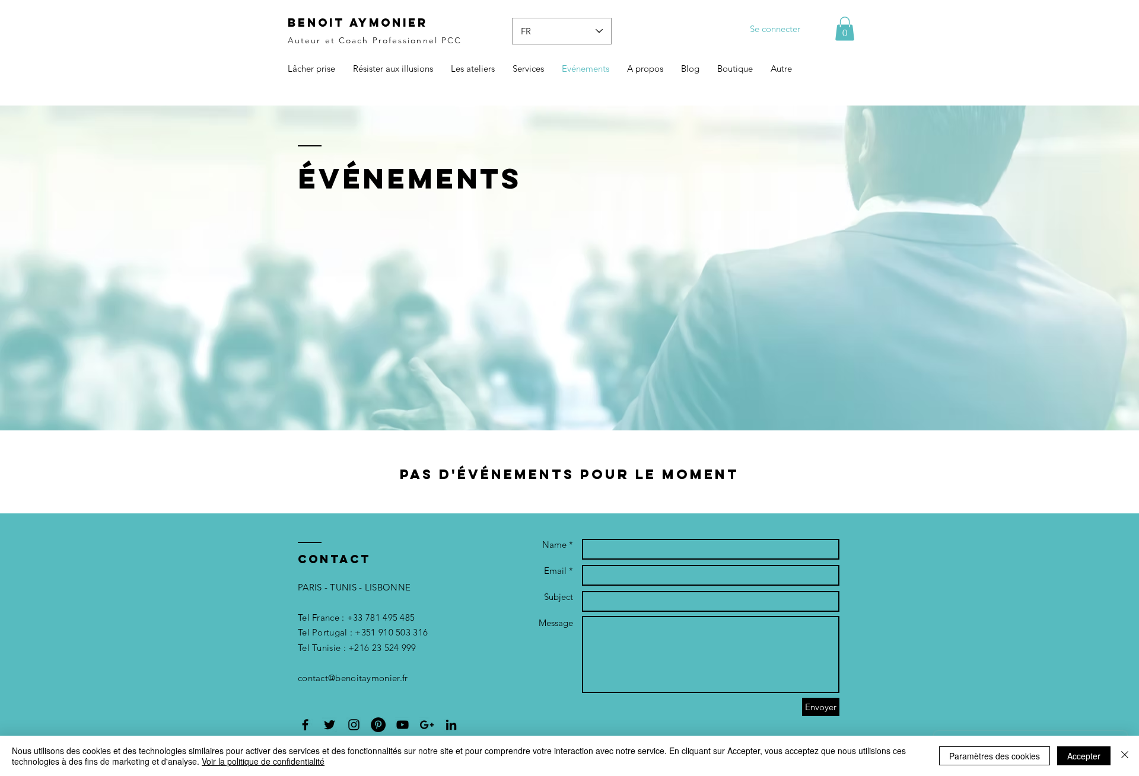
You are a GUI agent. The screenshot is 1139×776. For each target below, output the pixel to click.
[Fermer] (1125, 756)
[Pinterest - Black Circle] (378, 724)
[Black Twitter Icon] (329, 724)
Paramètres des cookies (994, 756)
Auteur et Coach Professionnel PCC (375, 40)
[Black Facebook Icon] (305, 724)
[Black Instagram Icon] (353, 724)
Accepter (1083, 756)
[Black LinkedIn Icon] (451, 724)
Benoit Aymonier (358, 22)
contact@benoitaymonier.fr (353, 678)
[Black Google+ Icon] (426, 724)
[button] (845, 29)
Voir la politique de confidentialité (263, 761)
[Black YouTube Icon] (402, 724)
